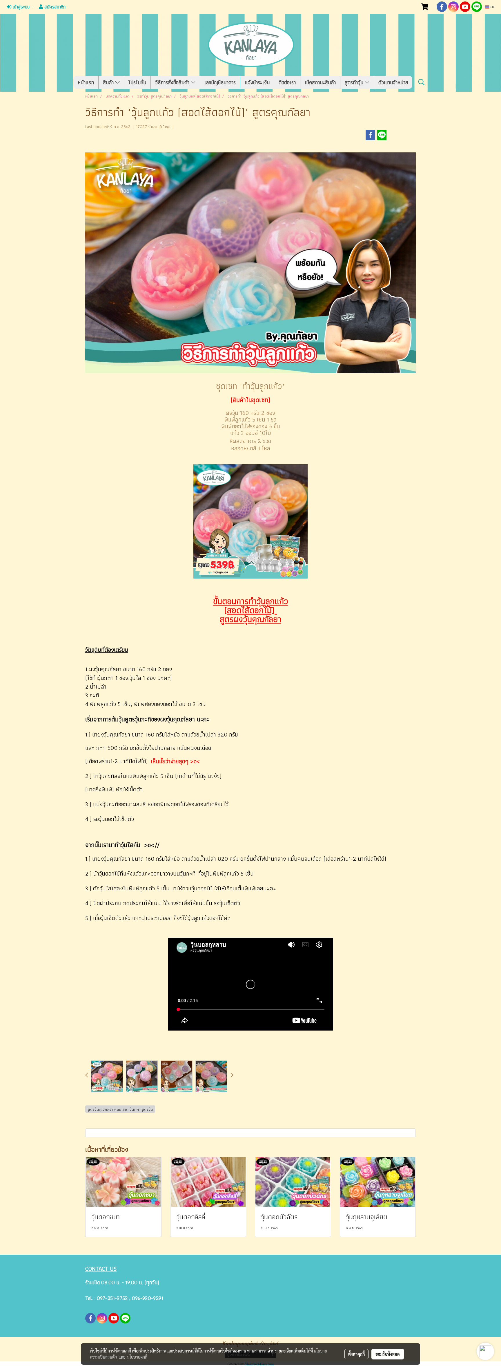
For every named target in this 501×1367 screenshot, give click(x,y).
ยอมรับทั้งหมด (387, 1354)
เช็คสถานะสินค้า (320, 82)
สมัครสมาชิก (54, 6)
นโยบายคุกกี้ (137, 1356)
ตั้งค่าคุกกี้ (356, 1354)
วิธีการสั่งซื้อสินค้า (173, 82)
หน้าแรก (86, 82)
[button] (421, 82)
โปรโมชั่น (137, 82)
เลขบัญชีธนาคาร (220, 82)
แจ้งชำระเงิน (257, 82)
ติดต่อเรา (287, 82)
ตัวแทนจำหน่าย (393, 82)
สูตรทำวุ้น (355, 82)
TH (491, 6)
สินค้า (109, 82)
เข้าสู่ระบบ (20, 6)
